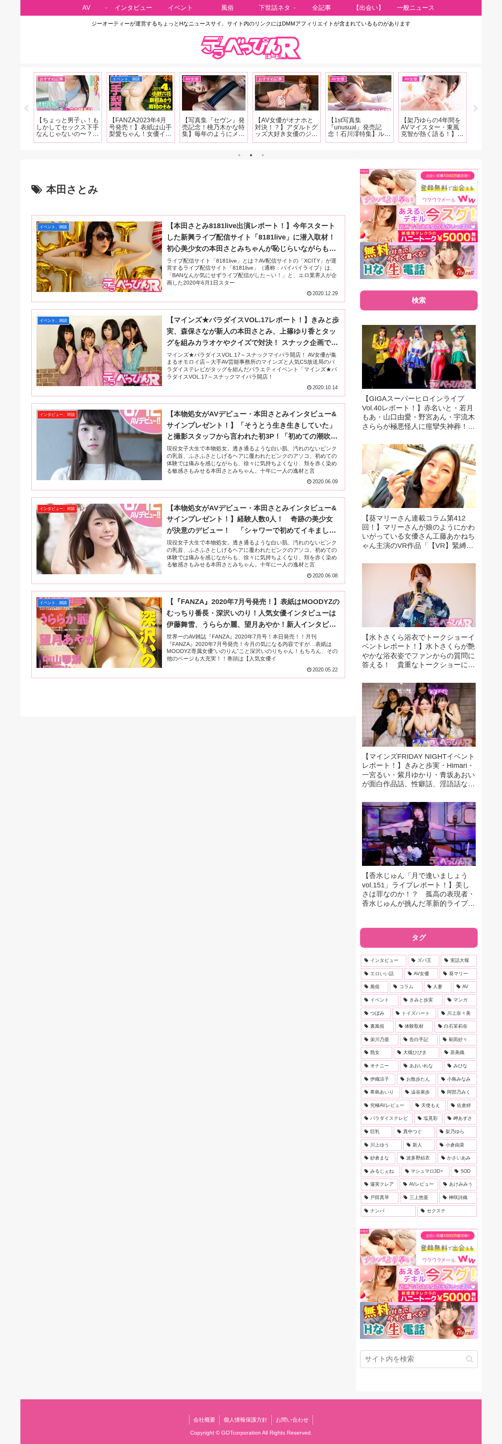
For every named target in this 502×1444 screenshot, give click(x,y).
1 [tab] (239, 155)
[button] (470, 1359)
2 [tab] (251, 155)
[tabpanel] (68, 107)
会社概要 (204, 1420)
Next (476, 108)
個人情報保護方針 (245, 1420)
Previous (26, 108)
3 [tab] (263, 155)
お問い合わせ (292, 1420)
